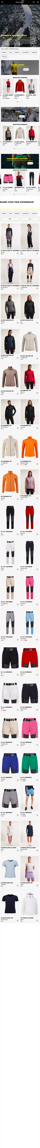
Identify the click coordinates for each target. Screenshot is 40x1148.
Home (2, 49)
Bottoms (17, 52)
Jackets (4, 52)
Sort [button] (30, 219)
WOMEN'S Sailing (14, 49)
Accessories (26, 52)
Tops (10, 52)
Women (7, 49)
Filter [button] (10, 219)
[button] (2, 2)
